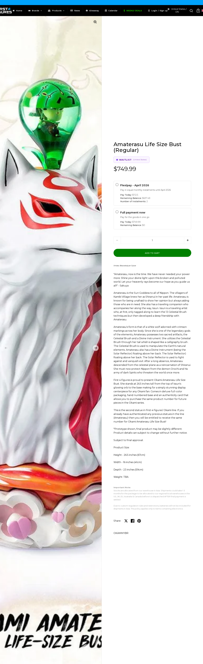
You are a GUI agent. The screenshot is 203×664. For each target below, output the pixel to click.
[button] (6, 348)
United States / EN (179, 10)
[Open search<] (191, 10)
